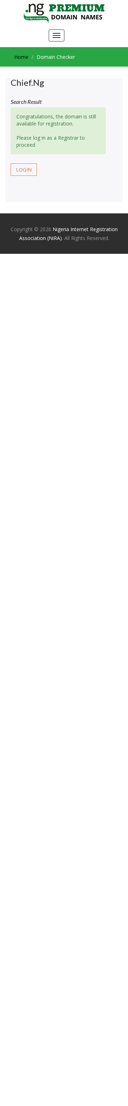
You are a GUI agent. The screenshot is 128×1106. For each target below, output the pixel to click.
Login (24, 169)
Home (21, 57)
